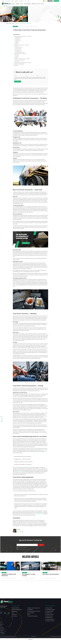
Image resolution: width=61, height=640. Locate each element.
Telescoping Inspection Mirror (19, 52)
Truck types (17, 3)
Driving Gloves (17, 41)
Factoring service (14, 611)
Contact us (42, 3)
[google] (45, 1)
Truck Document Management (17, 609)
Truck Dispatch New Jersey (49, 619)
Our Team (2, 627)
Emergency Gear (17, 38)
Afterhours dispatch (30, 612)
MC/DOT (28, 614)
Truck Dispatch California (49, 614)
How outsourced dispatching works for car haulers (22, 62)
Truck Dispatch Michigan (49, 611)
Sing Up (41, 544)
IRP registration (14, 614)
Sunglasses (17, 42)
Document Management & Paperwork (33, 611)
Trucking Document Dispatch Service (33, 607)
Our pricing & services (27, 3)
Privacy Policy (27, 547)
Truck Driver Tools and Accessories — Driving (21, 58)
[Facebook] (1, 418)
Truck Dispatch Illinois (49, 617)
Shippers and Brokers (15, 607)
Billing (13, 612)
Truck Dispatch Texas (48, 607)
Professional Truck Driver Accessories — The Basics (22, 36)
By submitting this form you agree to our (23, 547)
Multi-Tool (16, 46)
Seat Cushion (17, 61)
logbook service (18, 471)
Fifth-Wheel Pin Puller (18, 51)
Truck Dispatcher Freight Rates (32, 616)
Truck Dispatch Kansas (49, 616)
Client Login (2, 633)
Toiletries (16, 43)
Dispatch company (9, 23)
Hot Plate (16, 57)
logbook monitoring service (37, 513)
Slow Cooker (17, 56)
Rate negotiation (30, 609)
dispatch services (44, 450)
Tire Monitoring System (18, 47)
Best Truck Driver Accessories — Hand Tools (21, 45)
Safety (15, 26)
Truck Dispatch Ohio (48, 612)
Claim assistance (14, 616)
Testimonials (33, 3)
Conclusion (16, 65)
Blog (37, 3)
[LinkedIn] (1, 421)
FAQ (39, 3)
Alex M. (18, 529)
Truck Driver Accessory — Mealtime (20, 53)
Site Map (1, 632)
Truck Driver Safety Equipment (19, 63)
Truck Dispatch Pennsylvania (50, 609)
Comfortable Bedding (18, 37)
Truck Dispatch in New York (49, 620)
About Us (1, 624)
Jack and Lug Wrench (18, 48)
